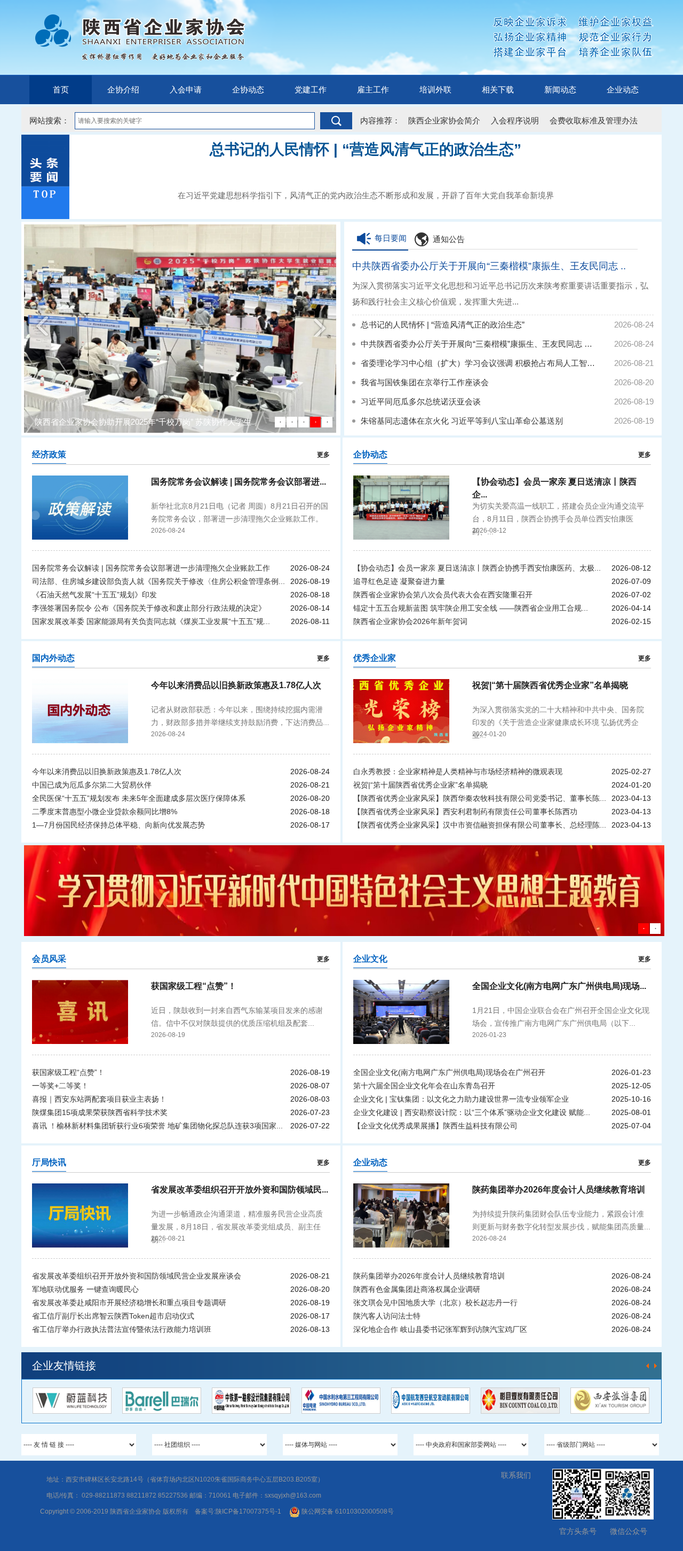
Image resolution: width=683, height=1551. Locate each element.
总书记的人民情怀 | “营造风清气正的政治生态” (443, 324)
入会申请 (186, 89)
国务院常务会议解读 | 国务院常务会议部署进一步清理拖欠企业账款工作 (151, 568)
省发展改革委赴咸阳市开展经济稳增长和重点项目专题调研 (129, 1302)
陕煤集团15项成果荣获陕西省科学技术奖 (100, 1112)
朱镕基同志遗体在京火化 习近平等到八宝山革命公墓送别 (462, 420)
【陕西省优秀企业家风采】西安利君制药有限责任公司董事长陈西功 (465, 811)
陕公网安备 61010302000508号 (347, 1511)
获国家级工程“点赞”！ (68, 1072)
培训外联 (435, 89)
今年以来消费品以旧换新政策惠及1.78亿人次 (106, 771)
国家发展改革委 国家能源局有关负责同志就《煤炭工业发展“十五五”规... (151, 621)
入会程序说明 (515, 120)
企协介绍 (123, 89)
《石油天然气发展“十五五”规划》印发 (94, 594)
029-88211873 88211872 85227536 (134, 1495)
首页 (61, 89)
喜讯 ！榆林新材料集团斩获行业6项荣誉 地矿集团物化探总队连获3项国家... (157, 1125)
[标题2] (344, 890)
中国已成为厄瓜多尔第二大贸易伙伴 (92, 785)
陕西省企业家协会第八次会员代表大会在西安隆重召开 (443, 594)
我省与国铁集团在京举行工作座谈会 (425, 382)
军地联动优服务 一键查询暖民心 (85, 1289)
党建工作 (311, 89)
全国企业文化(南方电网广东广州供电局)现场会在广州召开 (449, 1072)
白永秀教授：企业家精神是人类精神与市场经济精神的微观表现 (457, 771)
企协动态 (248, 89)
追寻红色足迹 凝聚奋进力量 (399, 581)
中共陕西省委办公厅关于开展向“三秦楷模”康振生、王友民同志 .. (489, 266)
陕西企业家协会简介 (444, 120)
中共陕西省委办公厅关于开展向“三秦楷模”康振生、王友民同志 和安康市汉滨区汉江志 (478, 343)
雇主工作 (373, 89)
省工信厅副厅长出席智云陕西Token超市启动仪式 (113, 1316)
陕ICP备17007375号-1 (248, 1511)
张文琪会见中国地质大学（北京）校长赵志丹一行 (435, 1302)
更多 (323, 454)
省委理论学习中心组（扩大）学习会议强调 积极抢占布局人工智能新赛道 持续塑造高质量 (478, 363)
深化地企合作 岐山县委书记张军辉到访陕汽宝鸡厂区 (440, 1329)
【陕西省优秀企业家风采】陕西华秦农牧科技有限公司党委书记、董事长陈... (479, 798)
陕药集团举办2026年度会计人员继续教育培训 (429, 1276)
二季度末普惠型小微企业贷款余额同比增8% (104, 811)
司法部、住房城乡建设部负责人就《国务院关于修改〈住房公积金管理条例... (158, 581)
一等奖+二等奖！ (60, 1085)
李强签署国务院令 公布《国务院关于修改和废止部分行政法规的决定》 (149, 608)
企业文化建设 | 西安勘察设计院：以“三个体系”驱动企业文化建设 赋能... (471, 1112)
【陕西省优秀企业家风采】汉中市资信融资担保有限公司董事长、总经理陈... (479, 825)
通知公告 (449, 239)
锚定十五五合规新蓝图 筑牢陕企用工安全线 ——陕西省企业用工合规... (470, 608)
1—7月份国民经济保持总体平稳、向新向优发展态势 (118, 825)
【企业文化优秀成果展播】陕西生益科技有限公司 (435, 1125)
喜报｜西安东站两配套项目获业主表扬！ (99, 1099)
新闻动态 (560, 89)
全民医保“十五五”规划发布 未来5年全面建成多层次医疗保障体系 (138, 798)
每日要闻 (391, 238)
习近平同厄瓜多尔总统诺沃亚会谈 (421, 401)
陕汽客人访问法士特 (386, 1316)
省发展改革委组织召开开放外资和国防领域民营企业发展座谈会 (136, 1276)
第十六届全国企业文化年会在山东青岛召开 (424, 1085)
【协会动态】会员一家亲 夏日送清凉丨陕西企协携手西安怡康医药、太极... (477, 568)
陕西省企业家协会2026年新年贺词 (410, 621)
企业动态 (623, 89)
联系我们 (516, 1475)
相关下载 (498, 89)
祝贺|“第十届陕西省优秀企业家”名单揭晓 (420, 785)
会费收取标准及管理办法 (594, 120)
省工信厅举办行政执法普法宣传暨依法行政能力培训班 (121, 1329)
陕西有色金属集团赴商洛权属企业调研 (416, 1289)
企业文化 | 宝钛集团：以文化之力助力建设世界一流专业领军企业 (461, 1099)
